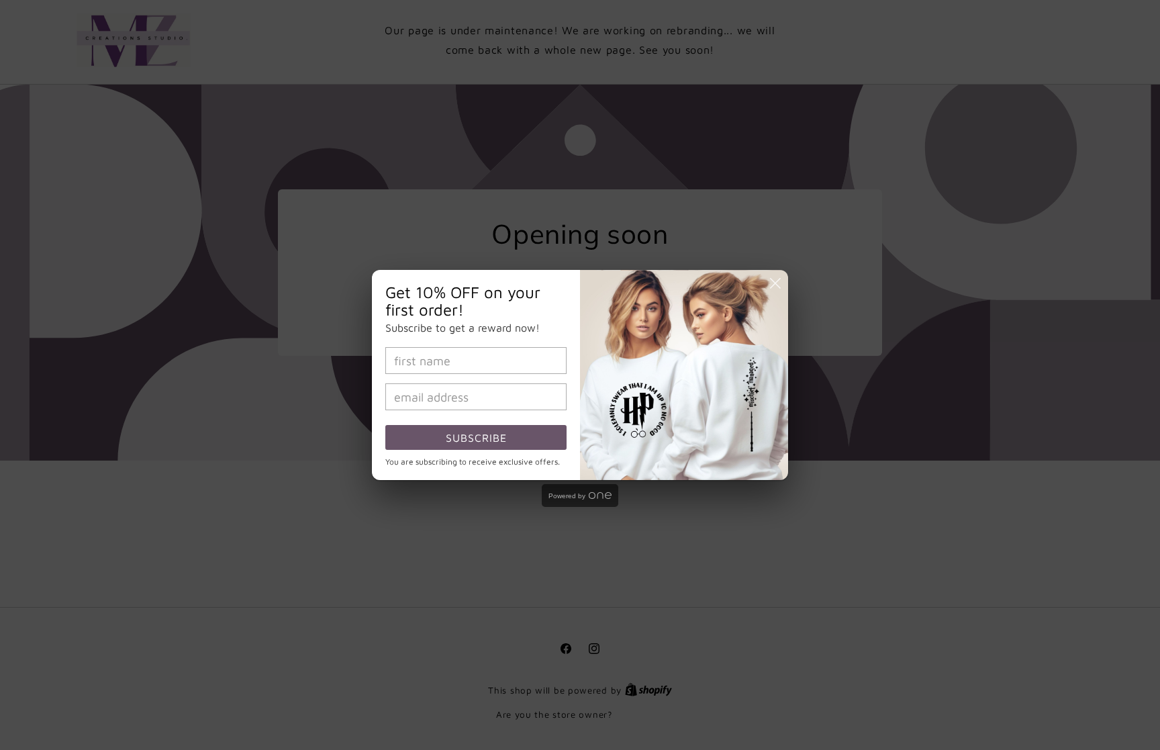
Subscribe (476, 438)
